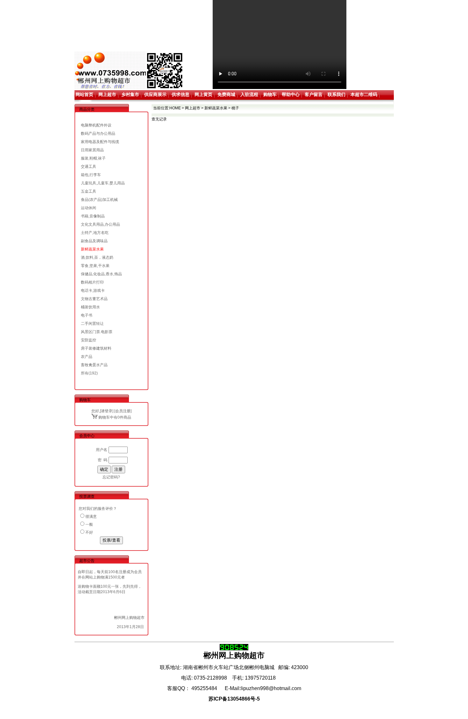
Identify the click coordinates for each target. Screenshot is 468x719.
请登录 (106, 411)
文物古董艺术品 (94, 299)
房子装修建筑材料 (96, 348)
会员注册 (123, 411)
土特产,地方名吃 (95, 232)
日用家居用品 (92, 150)
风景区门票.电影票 (96, 332)
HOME (175, 108)
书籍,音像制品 (93, 216)
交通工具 (88, 166)
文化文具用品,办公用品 (100, 224)
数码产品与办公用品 (98, 133)
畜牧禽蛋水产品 (94, 365)
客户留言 (314, 94)
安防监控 (88, 340)
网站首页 (84, 94)
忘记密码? (111, 477)
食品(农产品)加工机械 (99, 199)
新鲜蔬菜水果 (92, 249)
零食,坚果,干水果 (95, 266)
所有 (85, 373)
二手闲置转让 (92, 323)
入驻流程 (249, 94)
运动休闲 (88, 208)
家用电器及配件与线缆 (100, 142)
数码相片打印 (92, 282)
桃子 (235, 108)
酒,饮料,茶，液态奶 (97, 257)
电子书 (86, 315)
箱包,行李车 (91, 175)
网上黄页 (203, 94)
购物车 (270, 94)
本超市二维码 (364, 94)
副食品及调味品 (94, 241)
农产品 (86, 356)
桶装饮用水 (90, 307)
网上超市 (107, 94)
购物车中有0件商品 (114, 417)
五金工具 (88, 191)
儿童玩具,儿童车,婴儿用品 (103, 183)
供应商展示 (155, 94)
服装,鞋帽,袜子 (93, 158)
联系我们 (336, 94)
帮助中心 (291, 94)
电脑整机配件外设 (96, 125)
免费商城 (226, 94)
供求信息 (180, 94)
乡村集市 (130, 94)
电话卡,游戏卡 (93, 290)
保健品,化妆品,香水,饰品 (101, 274)
